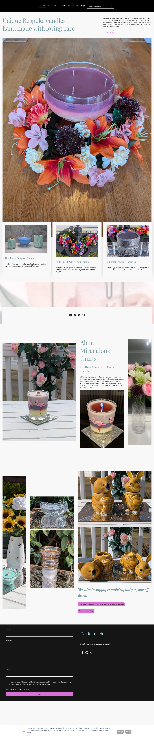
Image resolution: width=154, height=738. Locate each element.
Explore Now (108, 32)
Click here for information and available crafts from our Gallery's (101, 604)
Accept (120, 732)
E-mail (8, 670)
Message (9, 640)
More (28, 735)
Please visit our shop (86, 611)
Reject (128, 732)
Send (39, 694)
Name (8, 630)
